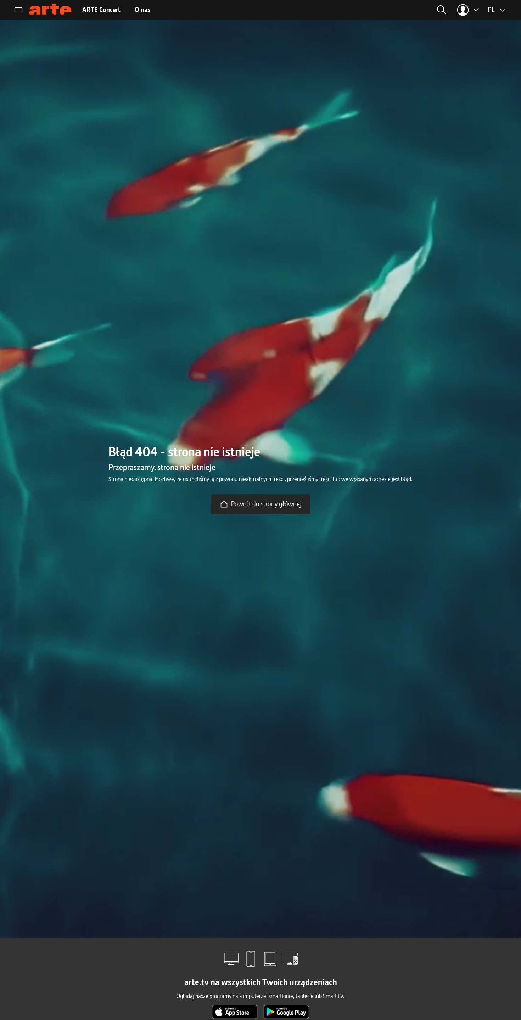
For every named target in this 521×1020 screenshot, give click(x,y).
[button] (385, 10)
